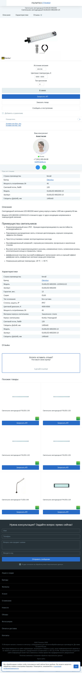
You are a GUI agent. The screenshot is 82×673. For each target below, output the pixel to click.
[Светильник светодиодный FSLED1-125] (61, 396)
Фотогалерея (7, 621)
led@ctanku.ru (40, 162)
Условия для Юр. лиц (13, 125)
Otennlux (50, 180)
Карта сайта (41, 659)
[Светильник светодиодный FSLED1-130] (20, 396)
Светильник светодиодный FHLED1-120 (57, 500)
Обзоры (5, 615)
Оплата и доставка (9, 628)
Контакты (5, 635)
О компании (6, 601)
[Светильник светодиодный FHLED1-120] (61, 485)
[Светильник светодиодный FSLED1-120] (20, 441)
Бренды (5, 580)
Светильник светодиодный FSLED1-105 (57, 455)
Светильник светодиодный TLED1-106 (15, 500)
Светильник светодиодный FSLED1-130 (16, 410)
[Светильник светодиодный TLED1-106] (20, 485)
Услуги (4, 594)
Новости (5, 608)
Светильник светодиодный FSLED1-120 (16, 455)
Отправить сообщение (41, 559)
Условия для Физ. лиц (13, 123)
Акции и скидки (8, 573)
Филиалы (5, 587)
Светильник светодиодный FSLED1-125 (57, 410)
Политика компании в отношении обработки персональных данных (41, 655)
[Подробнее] (37, 418)
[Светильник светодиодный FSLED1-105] (61, 441)
